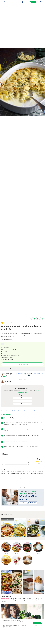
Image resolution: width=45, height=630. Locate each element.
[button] (15, 628)
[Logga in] (43, 1)
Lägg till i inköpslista (23, 364)
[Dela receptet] (40, 318)
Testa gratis (33, 1)
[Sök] (4, 1)
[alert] (22, 624)
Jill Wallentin (21, 373)
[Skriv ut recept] (37, 318)
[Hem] (22, 2)
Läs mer (10, 626)
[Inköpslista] (41, 1)
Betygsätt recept (8, 339)
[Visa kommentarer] (34, 318)
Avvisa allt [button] (37, 625)
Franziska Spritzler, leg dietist (21, 375)
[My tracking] (38, 1)
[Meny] (1, 1)
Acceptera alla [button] (37, 623)
